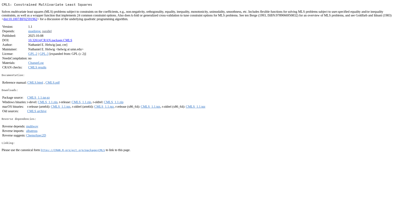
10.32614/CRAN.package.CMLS (50, 40)
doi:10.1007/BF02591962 (20, 19)
